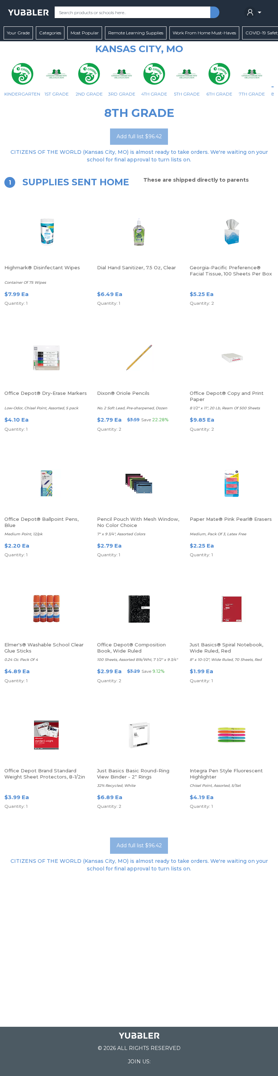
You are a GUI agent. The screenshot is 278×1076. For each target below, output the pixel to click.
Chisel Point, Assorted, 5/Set (215, 785)
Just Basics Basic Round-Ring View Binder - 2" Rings (133, 774)
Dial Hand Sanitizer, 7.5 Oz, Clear (136, 267)
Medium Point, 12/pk (23, 534)
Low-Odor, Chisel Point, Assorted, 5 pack (41, 408)
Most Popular (85, 32)
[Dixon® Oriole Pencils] (139, 357)
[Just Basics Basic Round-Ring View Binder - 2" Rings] (139, 735)
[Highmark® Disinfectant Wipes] (46, 232)
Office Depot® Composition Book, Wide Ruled (131, 648)
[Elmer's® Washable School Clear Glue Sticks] (46, 609)
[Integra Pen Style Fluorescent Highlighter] (231, 735)
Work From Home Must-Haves (204, 32)
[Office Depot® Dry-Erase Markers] (46, 357)
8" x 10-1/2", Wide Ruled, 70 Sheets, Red (226, 659)
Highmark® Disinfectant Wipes (42, 267)
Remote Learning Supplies (135, 32)
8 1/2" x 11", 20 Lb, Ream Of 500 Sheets (225, 408)
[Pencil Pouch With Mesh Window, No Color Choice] (139, 483)
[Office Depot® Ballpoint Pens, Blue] (46, 483)
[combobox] (132, 12)
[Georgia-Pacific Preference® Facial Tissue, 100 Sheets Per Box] (231, 232)
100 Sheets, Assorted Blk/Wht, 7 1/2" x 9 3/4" (137, 659)
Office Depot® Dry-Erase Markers (45, 393)
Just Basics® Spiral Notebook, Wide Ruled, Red (226, 648)
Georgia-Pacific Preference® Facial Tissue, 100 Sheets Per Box (231, 271)
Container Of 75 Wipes (25, 282)
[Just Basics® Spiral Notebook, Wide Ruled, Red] (231, 609)
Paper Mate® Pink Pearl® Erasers (231, 519)
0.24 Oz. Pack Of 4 (21, 659)
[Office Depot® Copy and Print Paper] (231, 357)
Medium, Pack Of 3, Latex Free (218, 534)
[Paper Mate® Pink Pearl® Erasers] (231, 483)
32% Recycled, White (116, 785)
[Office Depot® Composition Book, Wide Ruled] (139, 609)
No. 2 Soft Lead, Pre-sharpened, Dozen (132, 408)
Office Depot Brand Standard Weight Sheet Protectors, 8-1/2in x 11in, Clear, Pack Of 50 (44, 777)
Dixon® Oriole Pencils (123, 393)
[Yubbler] (28, 12)
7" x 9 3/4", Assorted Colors (121, 534)
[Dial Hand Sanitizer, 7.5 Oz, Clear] (139, 232)
